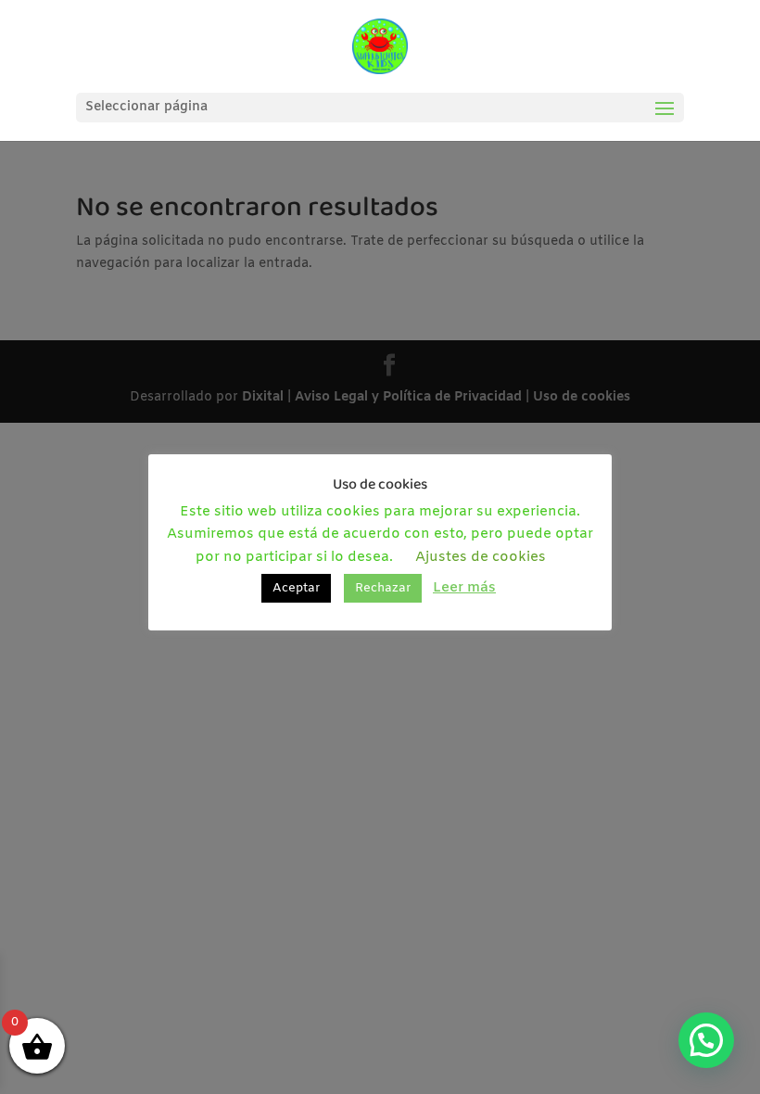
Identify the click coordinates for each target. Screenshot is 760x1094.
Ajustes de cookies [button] (480, 557)
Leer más (464, 588)
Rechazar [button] (383, 588)
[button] (706, 1040)
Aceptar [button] (296, 588)
